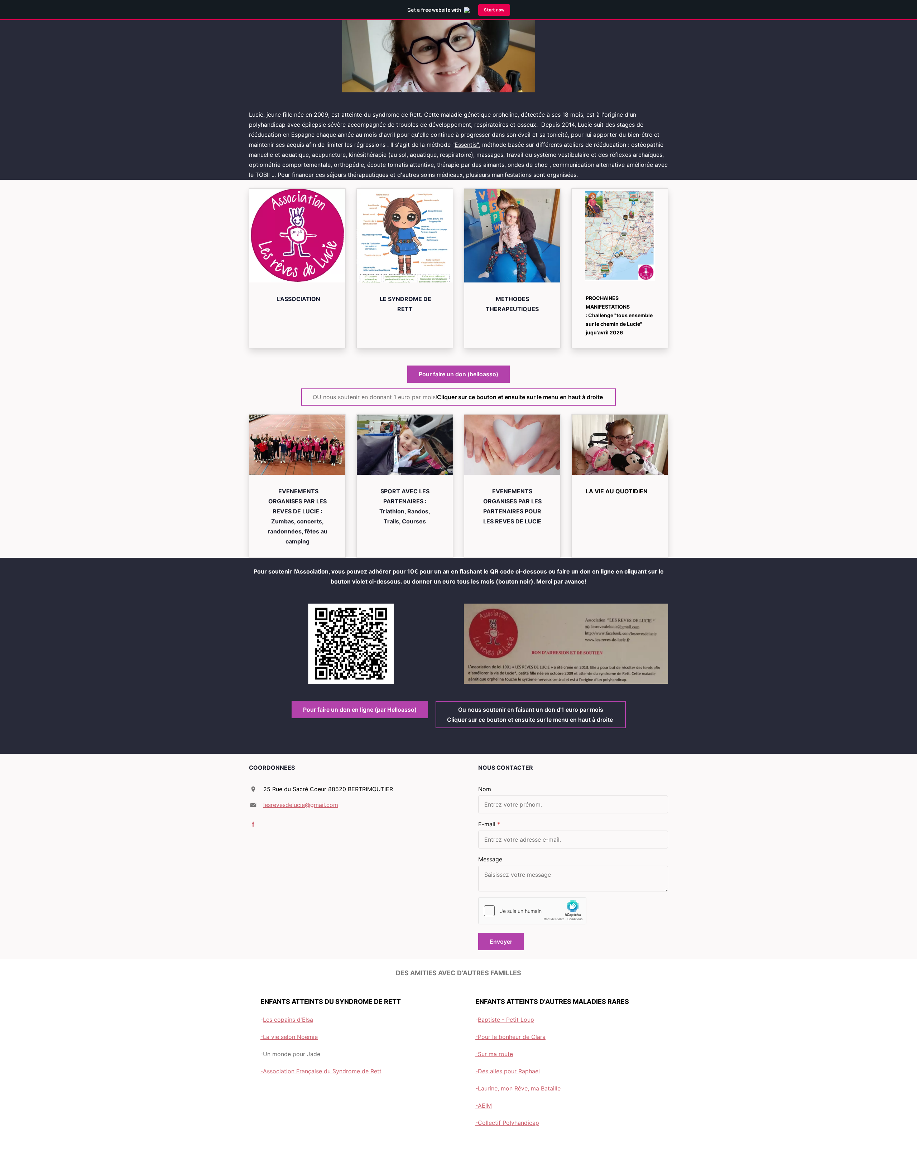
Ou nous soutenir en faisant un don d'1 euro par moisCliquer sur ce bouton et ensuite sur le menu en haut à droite (530, 714)
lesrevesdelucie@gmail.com (300, 804)
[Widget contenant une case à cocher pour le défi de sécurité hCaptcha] (532, 910)
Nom (484, 789)
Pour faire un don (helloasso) (458, 374)
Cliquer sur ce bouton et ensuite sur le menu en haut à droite (458, 397)
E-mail (486, 824)
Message (490, 859)
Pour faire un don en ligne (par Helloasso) (360, 709)
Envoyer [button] (501, 941)
